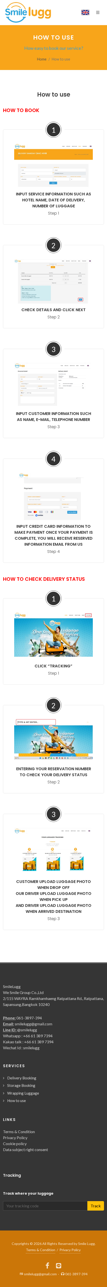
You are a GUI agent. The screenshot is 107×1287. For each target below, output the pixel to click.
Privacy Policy (15, 1137)
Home (42, 59)
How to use (16, 1100)
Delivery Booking (21, 1078)
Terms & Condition (19, 1131)
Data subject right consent (25, 1149)
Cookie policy (15, 1143)
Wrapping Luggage (23, 1093)
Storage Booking (21, 1085)
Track (96, 1205)
